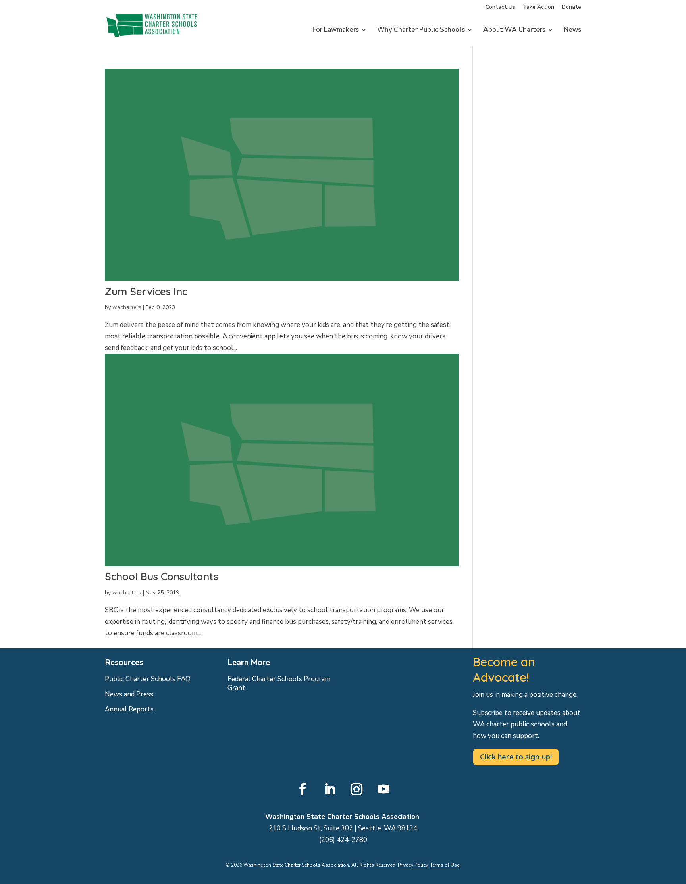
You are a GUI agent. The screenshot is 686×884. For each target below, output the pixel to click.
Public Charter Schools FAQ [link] (148, 679)
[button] (302, 789)
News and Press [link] (129, 694)
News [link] (572, 30)
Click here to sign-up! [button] (516, 756)
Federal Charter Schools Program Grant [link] (278, 683)
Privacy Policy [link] (413, 865)
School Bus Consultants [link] (161, 576)
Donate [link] (571, 7)
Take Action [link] (538, 7)
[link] (151, 44)
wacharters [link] (126, 307)
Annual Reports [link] (129, 709)
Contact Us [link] (500, 7)
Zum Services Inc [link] (146, 291)
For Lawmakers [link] (335, 30)
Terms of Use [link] (444, 865)
